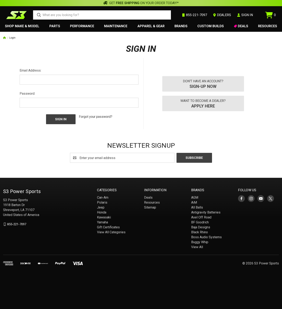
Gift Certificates (108, 227)
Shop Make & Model (22, 26)
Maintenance (115, 26)
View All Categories (111, 232)
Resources (267, 26)
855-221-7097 (16, 224)
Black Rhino (199, 232)
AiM (194, 202)
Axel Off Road (201, 217)
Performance (82, 26)
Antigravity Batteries (205, 212)
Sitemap (150, 207)
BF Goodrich (200, 222)
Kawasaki (104, 217)
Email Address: (30, 70)
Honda (101, 212)
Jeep (100, 207)
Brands (180, 26)
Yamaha (102, 222)
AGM (194, 197)
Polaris (102, 202)
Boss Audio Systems (206, 237)
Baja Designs (200, 227)
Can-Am (102, 197)
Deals (243, 26)
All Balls (197, 207)
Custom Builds (210, 26)
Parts (54, 26)
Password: (27, 94)
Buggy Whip (199, 242)
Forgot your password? (95, 117)
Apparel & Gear (151, 26)
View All (197, 247)
